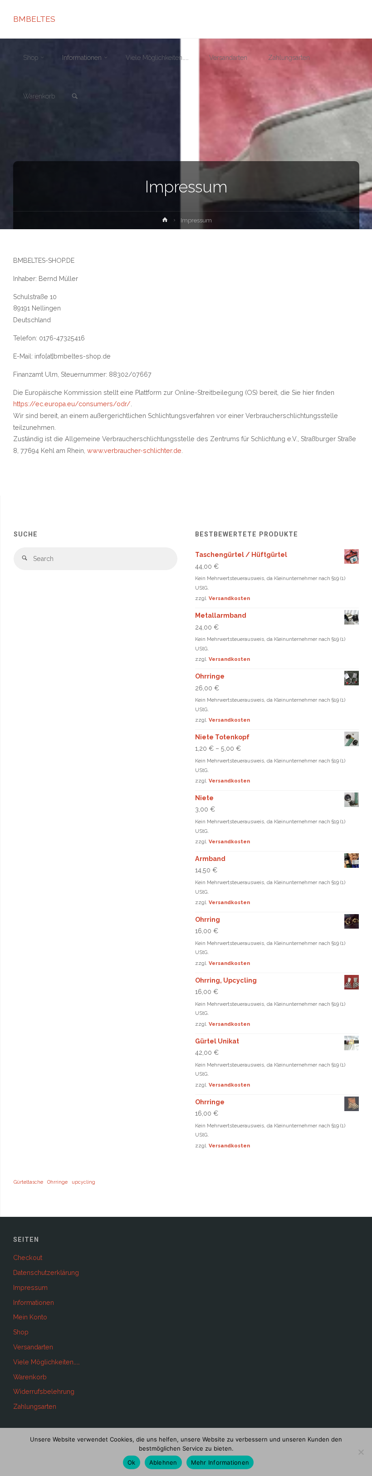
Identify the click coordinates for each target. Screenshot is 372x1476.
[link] (75, 97)
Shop (21, 1332)
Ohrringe (57, 1182)
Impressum (30, 1287)
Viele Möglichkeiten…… (46, 1362)
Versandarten (33, 1347)
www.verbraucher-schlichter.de (134, 450)
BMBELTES (34, 19)
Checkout (27, 1257)
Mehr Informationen (220, 1462)
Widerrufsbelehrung (43, 1391)
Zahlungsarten (34, 1406)
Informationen (33, 1302)
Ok (131, 1462)
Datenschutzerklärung (46, 1272)
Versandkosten (229, 598)
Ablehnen (163, 1462)
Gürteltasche (28, 1182)
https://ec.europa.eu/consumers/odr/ (72, 404)
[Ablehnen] (360, 1451)
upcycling (83, 1182)
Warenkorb (30, 1377)
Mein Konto (30, 1317)
